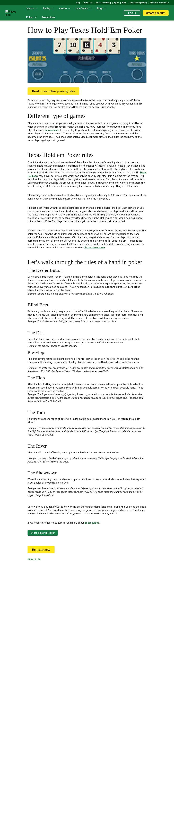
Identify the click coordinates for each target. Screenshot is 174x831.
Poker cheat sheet (94, 247)
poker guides (92, 522)
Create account (156, 13)
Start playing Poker (43, 532)
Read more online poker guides (53, 91)
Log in (132, 13)
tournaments (51, 130)
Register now (41, 549)
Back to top (34, 559)
